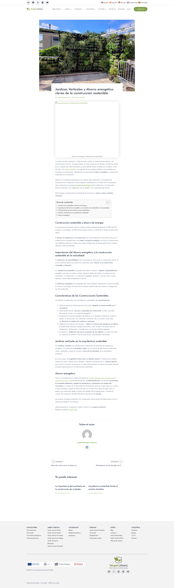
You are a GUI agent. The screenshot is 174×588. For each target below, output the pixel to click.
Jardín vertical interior (54, 530)
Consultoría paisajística (34, 535)
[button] (62, 9)
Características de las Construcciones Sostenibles (74, 210)
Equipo (134, 533)
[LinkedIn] (28, 2)
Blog (111, 530)
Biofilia (71, 530)
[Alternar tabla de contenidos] (107, 202)
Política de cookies (53, 583)
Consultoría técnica (33, 538)
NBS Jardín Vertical (116, 541)
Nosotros (134, 530)
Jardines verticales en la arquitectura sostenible (73, 212)
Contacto (113, 533)
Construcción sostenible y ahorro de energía (72, 205)
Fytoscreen (93, 533)
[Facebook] (33, 2)
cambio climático (70, 169)
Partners (134, 538)
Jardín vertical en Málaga (55, 538)
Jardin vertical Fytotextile (97, 530)
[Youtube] (47, 2)
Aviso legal (44, 583)
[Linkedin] (87, 447)
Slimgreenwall (94, 535)
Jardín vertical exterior (54, 533)
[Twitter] (38, 2)
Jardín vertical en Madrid (55, 535)
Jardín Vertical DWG (116, 538)
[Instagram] (42, 2)
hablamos (73, 410)
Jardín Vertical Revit (116, 535)
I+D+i (134, 535)
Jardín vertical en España (55, 546)
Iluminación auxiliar (96, 538)
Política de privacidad (33, 583)
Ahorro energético (64, 215)
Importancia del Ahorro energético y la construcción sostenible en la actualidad (83, 208)
